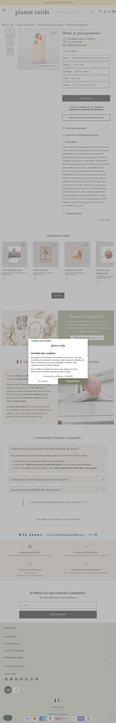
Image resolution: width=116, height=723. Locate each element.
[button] (7, 718)
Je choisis (43, 381)
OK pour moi (73, 381)
